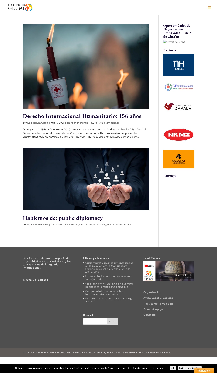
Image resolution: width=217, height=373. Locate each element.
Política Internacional (106, 122)
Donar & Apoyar (154, 309)
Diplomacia (71, 224)
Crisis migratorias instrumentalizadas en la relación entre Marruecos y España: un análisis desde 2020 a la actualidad (109, 267)
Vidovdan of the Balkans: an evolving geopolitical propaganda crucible (109, 285)
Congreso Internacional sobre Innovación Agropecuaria (104, 293)
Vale (173, 368)
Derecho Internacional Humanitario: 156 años (82, 116)
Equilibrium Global (38, 122)
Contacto (149, 314)
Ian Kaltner (72, 122)
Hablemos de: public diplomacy (63, 218)
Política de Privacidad (158, 303)
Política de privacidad (189, 368)
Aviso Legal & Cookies (158, 297)
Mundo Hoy (86, 122)
